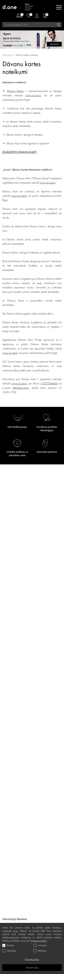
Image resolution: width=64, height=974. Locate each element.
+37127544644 (48, 383)
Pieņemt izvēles (32, 959)
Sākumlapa (7, 55)
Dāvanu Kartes (15, 91)
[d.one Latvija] (17, 7)
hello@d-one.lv (21, 388)
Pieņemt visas (32, 967)
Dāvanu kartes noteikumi (27, 55)
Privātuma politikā (38, 940)
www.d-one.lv (33, 95)
